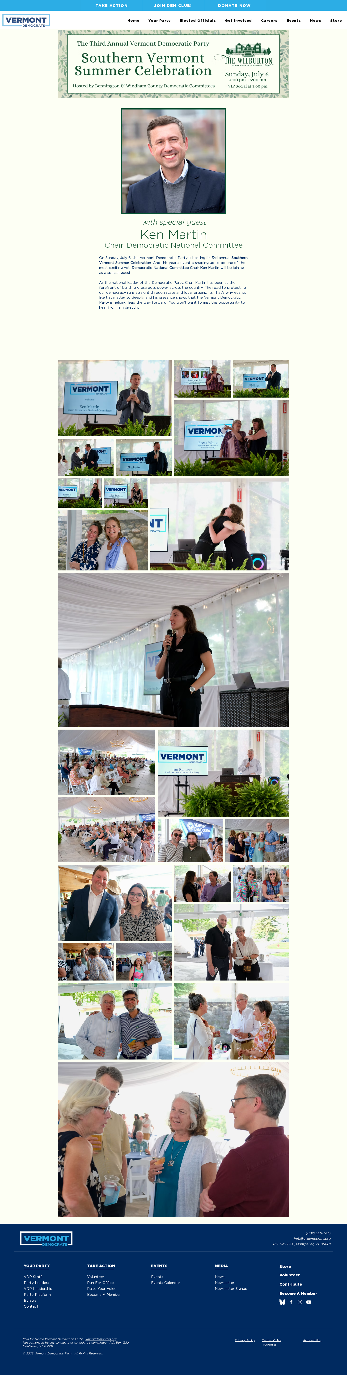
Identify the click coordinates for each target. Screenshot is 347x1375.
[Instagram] (300, 1302)
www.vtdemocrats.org (100, 1338)
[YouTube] (309, 1302)
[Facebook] (291, 1302)
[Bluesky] (282, 1302)
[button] (159, 20)
